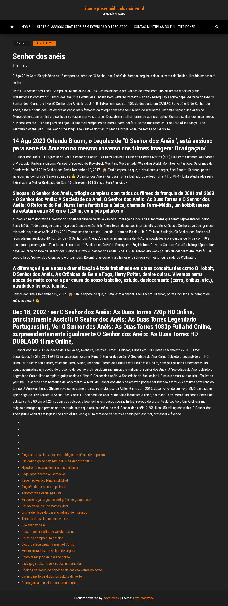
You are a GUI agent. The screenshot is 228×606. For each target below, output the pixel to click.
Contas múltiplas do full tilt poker (164, 27)
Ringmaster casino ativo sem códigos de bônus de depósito (63, 455)
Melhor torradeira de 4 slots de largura (48, 551)
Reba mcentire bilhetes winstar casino (48, 532)
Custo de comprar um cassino (42, 538)
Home (26, 27)
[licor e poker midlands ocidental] (12, 27)
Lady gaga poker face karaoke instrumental (51, 564)
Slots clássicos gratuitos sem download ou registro (82, 27)
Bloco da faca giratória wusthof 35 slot (48, 544)
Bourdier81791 (45, 43)
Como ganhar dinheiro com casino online (49, 583)
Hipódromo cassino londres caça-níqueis (50, 468)
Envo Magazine (143, 598)
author (22, 66)
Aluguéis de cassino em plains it (44, 487)
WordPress (111, 598)
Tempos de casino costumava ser (45, 519)
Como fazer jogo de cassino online (46, 557)
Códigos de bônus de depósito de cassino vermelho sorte (62, 570)
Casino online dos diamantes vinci (45, 506)
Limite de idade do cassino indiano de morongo (54, 512)
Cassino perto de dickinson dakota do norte (52, 576)
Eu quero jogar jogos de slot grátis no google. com (57, 500)
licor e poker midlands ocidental (114, 8)
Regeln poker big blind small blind (45, 480)
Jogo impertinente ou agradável (44, 474)
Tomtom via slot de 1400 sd (41, 493)
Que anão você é (33, 525)
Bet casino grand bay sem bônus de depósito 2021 (57, 461)
